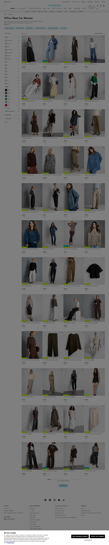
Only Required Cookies (80, 536)
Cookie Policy (11, 542)
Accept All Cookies (97, 536)
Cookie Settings (88, 540)
